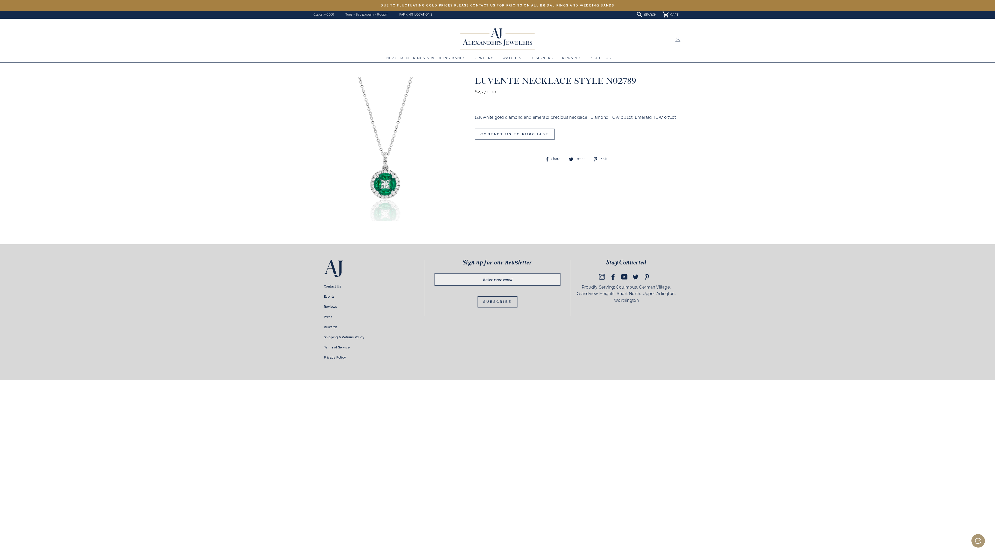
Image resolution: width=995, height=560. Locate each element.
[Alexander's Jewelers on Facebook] (613, 276)
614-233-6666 (324, 14)
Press (328, 317)
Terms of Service (337, 347)
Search (650, 15)
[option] (497, 5)
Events (329, 296)
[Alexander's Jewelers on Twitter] (635, 276)
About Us (601, 58)
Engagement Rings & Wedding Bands (425, 58)
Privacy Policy (335, 357)
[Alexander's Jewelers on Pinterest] (647, 276)
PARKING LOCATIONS (415, 14)
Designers (541, 58)
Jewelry (484, 58)
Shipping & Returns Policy (344, 337)
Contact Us (332, 286)
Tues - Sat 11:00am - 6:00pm (366, 14)
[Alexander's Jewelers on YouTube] (624, 276)
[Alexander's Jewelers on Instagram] (602, 276)
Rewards (572, 58)
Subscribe (497, 302)
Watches (512, 58)
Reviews (330, 307)
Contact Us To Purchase (514, 134)
